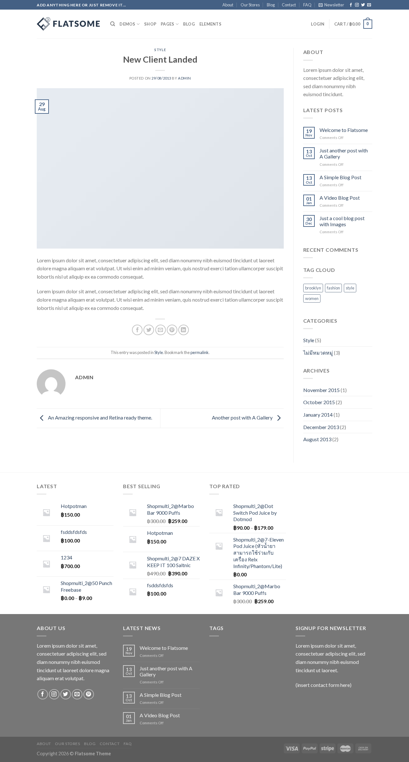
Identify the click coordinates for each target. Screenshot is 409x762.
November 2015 (321, 390)
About (227, 4)
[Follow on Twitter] (363, 5)
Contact (289, 4)
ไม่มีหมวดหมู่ (318, 353)
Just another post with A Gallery (344, 153)
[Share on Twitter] (148, 330)
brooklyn (313, 287)
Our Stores (250, 4)
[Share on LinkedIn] (183, 330)
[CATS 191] (69, 24)
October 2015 (319, 402)
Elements (210, 24)
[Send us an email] (369, 5)
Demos (127, 24)
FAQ (307, 4)
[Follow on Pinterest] (88, 694)
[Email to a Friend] (160, 330)
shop (150, 24)
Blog (271, 4)
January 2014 (318, 415)
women (312, 298)
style (350, 287)
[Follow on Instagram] (357, 5)
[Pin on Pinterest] (172, 330)
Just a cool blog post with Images (342, 221)
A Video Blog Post (340, 198)
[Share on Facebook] (137, 330)
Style (160, 50)
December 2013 (321, 427)
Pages (167, 24)
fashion (333, 287)
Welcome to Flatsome (344, 130)
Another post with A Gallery (243, 417)
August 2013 (317, 439)
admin (184, 78)
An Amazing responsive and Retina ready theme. (99, 417)
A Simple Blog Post (340, 177)
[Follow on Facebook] (351, 5)
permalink (199, 352)
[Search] (112, 24)
